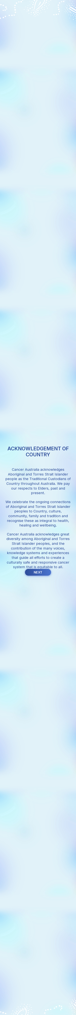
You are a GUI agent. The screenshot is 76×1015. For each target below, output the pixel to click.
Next (38, 572)
